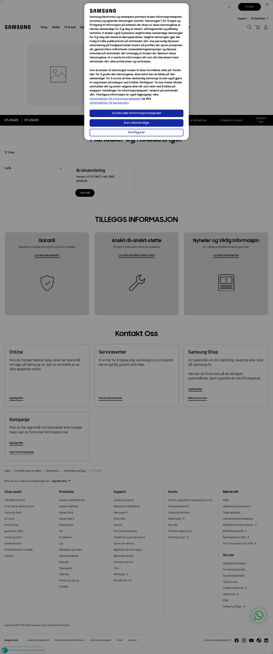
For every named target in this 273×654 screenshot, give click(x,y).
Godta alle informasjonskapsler (136, 113)
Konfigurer (136, 132)
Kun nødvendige (136, 123)
